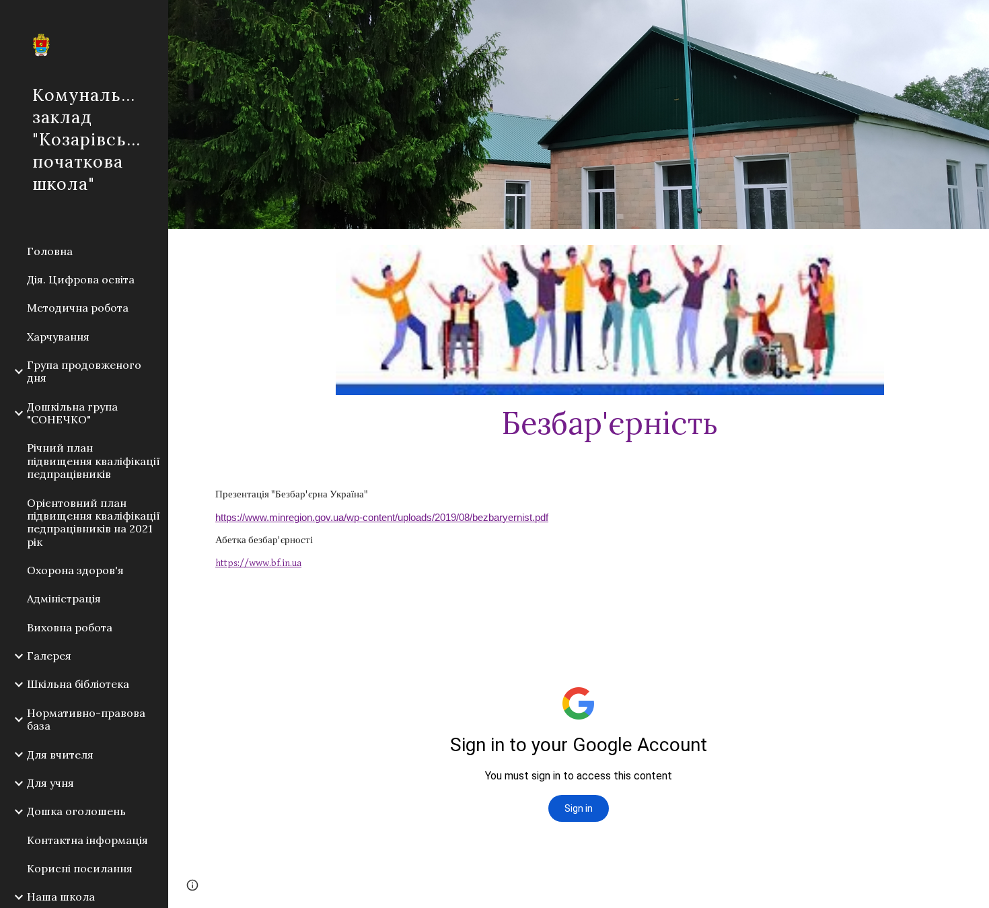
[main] (610, 422)
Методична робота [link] (78, 307)
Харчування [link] (58, 336)
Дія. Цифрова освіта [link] (81, 279)
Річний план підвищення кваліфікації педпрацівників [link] (93, 461)
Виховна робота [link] (69, 627)
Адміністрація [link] (64, 598)
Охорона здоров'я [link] (75, 570)
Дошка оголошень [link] (76, 811)
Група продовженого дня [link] (84, 371)
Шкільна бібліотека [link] (78, 684)
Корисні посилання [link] (80, 868)
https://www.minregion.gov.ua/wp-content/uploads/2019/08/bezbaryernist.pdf (381, 517)
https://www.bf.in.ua (258, 563)
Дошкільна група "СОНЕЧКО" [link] (72, 413)
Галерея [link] (49, 655)
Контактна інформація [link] (87, 840)
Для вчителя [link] (60, 754)
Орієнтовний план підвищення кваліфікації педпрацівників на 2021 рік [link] (93, 522)
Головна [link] (50, 251)
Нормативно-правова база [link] (86, 719)
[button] (973, 19)
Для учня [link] (50, 783)
